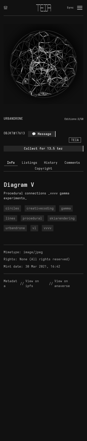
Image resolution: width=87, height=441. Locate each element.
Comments (72, 163)
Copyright (43, 168)
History (51, 163)
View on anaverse (62, 283)
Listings (29, 163)
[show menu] (79, 7)
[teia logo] (43, 8)
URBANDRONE (13, 119)
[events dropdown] (5, 8)
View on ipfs (33, 283)
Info (11, 163)
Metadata (10, 283)
